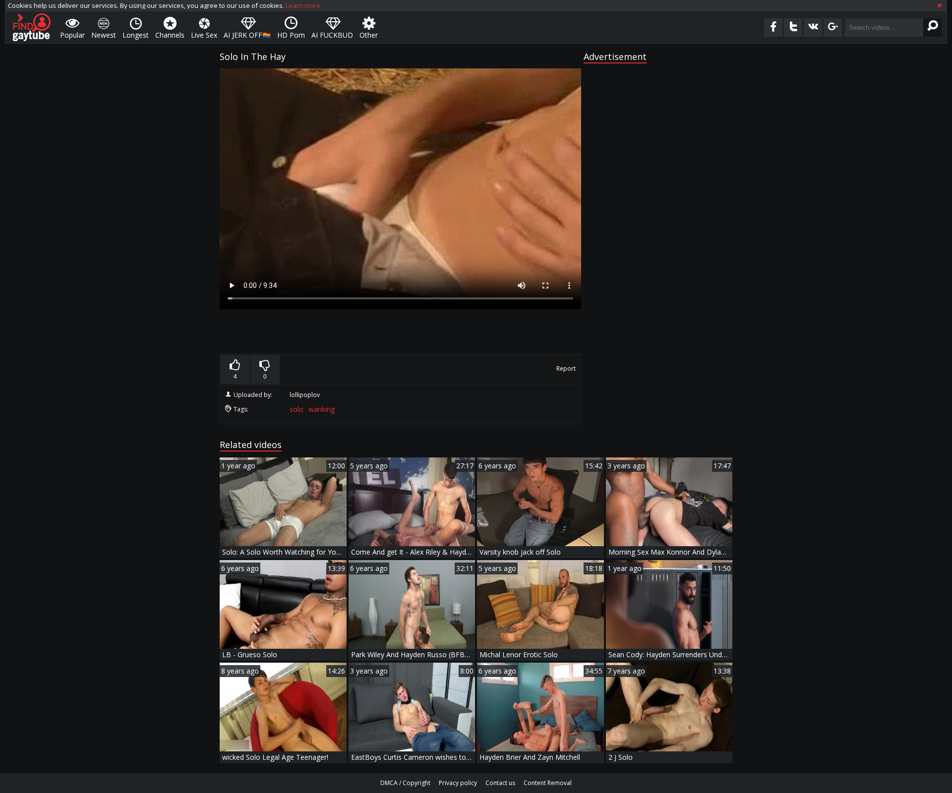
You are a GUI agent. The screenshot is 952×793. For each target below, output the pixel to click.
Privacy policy (458, 783)
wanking (321, 409)
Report (566, 368)
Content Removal (548, 783)
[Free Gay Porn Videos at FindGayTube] (31, 27)
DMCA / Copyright (405, 783)
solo (296, 409)
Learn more (303, 5)
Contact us (500, 783)
